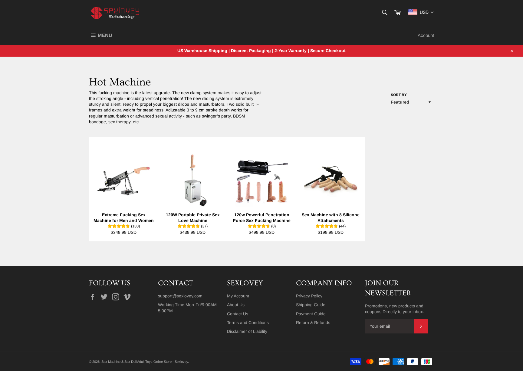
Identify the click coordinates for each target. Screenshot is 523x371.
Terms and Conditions (248, 322)
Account (426, 35)
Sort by (399, 95)
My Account (238, 295)
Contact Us (237, 313)
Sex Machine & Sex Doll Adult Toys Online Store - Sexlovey (144, 361)
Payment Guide (311, 313)
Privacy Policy (309, 295)
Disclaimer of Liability (247, 331)
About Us (236, 304)
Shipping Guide (310, 304)
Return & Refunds (313, 322)
